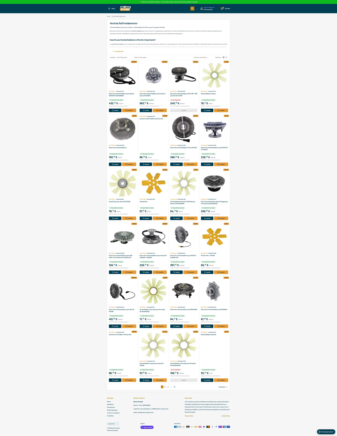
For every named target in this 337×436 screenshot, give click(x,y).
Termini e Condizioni (113, 413)
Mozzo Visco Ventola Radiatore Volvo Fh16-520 (183, 147)
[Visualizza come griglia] (223, 57)
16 (174, 387)
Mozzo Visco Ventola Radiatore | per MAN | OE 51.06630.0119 (183, 256)
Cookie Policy (226, 416)
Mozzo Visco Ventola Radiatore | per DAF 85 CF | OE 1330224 (214, 148)
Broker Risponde (112, 410)
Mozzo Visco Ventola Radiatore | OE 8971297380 (183, 309)
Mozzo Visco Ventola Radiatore (118, 147)
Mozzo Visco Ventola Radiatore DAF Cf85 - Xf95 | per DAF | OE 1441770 (183, 94)
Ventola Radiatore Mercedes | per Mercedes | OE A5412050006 (152, 310)
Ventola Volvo (143, 201)
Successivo (222, 387)
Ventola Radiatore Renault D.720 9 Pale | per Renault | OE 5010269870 (182, 202)
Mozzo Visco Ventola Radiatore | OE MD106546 (214, 309)
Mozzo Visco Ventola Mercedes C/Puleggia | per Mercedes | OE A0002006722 (214, 202)
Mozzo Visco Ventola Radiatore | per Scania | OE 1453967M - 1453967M (153, 256)
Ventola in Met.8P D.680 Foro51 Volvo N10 (151, 118)
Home (108, 16)
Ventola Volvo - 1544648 (208, 255)
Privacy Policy (189, 416)
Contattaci (110, 416)
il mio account (208, 9)
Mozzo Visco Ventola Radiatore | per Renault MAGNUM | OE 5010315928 (121, 94)
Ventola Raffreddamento (118, 16)
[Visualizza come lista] (226, 57)
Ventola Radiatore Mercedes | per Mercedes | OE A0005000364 (183, 364)
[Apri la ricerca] (192, 8)
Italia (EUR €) (111, 424)
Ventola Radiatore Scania (208, 93)
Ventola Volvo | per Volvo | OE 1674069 (119, 201)
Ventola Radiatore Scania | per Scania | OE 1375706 (151, 364)
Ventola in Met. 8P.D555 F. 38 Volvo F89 (120, 334)
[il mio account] (201, 8)
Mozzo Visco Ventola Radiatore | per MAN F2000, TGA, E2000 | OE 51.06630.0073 (120, 256)
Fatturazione (111, 407)
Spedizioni (110, 404)
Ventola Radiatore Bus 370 (208, 334)
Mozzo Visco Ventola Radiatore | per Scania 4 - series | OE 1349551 (153, 94)
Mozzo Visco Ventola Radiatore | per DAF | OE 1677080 (121, 310)
